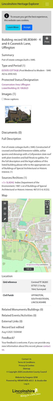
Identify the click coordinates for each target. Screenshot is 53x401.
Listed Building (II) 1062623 (15, 88)
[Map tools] (5, 219)
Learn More (13, 27)
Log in (26, 384)
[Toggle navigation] (47, 4)
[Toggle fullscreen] (47, 202)
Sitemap (26, 369)
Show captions (11, 99)
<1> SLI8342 (8, 182)
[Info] (5, 214)
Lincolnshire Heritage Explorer (20, 4)
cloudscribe (42, 381)
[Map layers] (5, 203)
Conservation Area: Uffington (16, 85)
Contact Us (26, 359)
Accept (27, 27)
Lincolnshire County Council (34, 372)
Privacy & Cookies (26, 366)
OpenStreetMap (33, 265)
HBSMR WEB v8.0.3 (25, 381)
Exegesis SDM (31, 377)
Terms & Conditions (26, 362)
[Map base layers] (5, 209)
